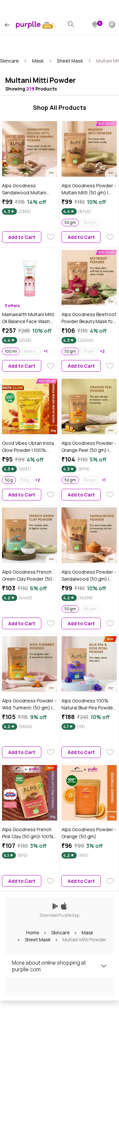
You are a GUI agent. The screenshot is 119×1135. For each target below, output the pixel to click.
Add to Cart (21, 237)
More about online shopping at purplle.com (49, 966)
